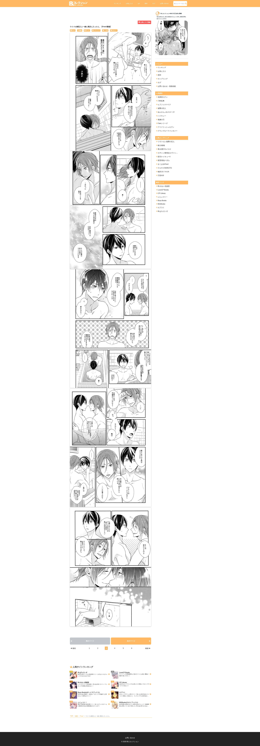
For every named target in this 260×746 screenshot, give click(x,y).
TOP (71, 716)
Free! (73, 30)
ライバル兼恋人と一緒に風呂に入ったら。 (98, 716)
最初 (74, 648)
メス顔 (106, 30)
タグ (153, 3)
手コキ (87, 30)
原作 (146, 3)
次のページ (131, 641)
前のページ (90, 641)
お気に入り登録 (145, 22)
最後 (146, 648)
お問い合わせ (164, 3)
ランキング (117, 3)
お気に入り (129, 3)
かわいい (114, 30)
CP (139, 3)
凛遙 (80, 30)
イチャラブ (97, 30)
